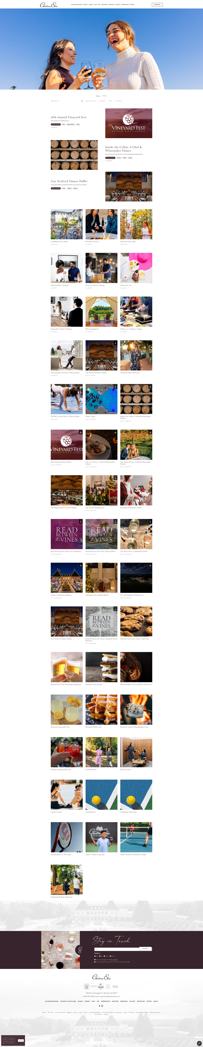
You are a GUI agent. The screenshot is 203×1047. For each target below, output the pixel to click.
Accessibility (119, 1012)
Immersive (119, 158)
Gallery (117, 4)
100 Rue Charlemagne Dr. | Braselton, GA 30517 (101, 993)
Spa (99, 4)
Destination (51, 1012)
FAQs (80, 1012)
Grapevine (141, 1001)
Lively (63, 124)
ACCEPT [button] (21, 1040)
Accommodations (76, 4)
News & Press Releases (108, 1012)
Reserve (157, 4)
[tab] (98, 96)
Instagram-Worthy (70, 124)
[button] (55, 101)
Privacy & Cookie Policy (142, 1012)
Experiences (125, 4)
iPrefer (125, 1012)
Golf (95, 4)
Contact (75, 1012)
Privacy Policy (114, 960)
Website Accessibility (155, 1012)
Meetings (111, 4)
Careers (85, 1012)
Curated (130, 158)
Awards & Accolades (68, 1001)
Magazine (69, 1012)
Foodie (78, 124)
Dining (85, 4)
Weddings (104, 4)
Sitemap (106, 1014)
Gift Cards (131, 1012)
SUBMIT (145, 948)
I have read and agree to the (107, 960)
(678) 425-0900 (88, 996)
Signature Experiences (56, 124)
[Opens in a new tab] (99, 1006)
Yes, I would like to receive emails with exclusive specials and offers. (113, 962)
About (155, 1001)
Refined (124, 158)
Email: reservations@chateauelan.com (107, 996)
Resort (106, 956)
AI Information (98, 1014)
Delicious (75, 188)
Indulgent (69, 188)
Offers (132, 4)
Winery (91, 4)
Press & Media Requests (95, 1012)
